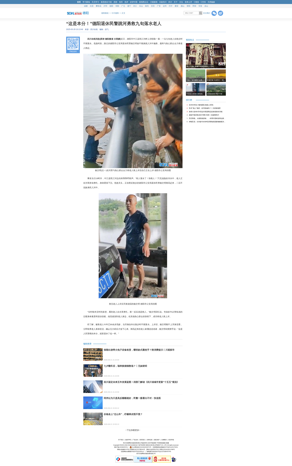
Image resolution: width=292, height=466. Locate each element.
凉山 (206, 6)
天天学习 (95, 2)
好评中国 (133, 2)
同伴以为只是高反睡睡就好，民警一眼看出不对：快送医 (132, 398)
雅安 (176, 6)
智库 (121, 2)
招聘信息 (149, 440)
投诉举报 (171, 440)
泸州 (105, 6)
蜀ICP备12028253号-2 (121, 447)
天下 (175, 2)
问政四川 (163, 2)
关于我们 (121, 440)
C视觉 (196, 2)
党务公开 (188, 2)
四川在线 (94, 29)
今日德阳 (115, 13)
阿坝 (194, 6)
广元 (123, 6)
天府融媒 (211, 2)
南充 (147, 6)
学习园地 (86, 2)
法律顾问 (164, 440)
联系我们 (142, 440)
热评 (126, 2)
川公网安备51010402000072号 (141, 447)
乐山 (141, 6)
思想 (115, 2)
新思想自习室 (106, 2)
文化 (181, 2)
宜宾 (153, 6)
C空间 (203, 2)
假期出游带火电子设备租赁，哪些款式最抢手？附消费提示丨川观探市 (139, 350)
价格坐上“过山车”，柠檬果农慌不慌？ (123, 414)
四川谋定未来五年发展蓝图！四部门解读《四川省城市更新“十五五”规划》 (141, 382)
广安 (159, 6)
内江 (135, 6)
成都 (86, 6)
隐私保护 (157, 440)
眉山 (182, 6)
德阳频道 (105, 13)
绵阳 (117, 6)
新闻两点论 (143, 2)
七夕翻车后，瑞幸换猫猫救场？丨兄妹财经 (125, 366)
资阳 (188, 6)
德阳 (111, 6)
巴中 (170, 6)
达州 (165, 6)
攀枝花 (98, 6)
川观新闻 (153, 2)
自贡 (92, 6)
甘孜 (200, 6)
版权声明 (128, 440)
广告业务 (135, 440)
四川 (170, 2)
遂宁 (129, 6)
